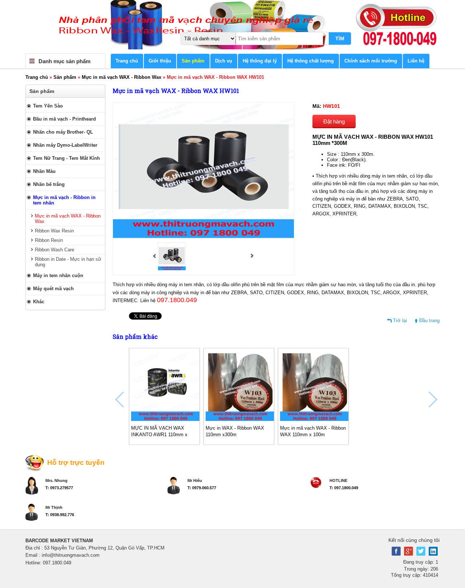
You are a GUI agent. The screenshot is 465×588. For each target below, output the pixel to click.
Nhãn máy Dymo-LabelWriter (65, 145)
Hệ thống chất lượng (310, 61)
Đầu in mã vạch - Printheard (64, 119)
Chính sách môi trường (370, 61)
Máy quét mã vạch (53, 288)
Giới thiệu (160, 61)
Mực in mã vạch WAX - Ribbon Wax (121, 77)
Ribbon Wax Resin (54, 231)
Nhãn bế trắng (49, 184)
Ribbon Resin (49, 240)
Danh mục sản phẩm (64, 61)
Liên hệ (416, 61)
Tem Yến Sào (48, 106)
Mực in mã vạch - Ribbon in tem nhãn (64, 200)
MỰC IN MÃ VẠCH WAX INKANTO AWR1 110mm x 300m (159, 434)
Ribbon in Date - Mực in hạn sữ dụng (68, 261)
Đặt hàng (334, 121)
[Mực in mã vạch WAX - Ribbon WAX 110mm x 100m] (314, 419)
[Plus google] (408, 554)
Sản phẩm (193, 61)
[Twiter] (420, 554)
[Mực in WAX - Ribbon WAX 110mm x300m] (240, 419)
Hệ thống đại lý (260, 61)
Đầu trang (429, 320)
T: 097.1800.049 (343, 488)
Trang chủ (127, 61)
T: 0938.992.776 (59, 514)
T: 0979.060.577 (201, 488)
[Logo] (232, 26)
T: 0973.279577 (59, 488)
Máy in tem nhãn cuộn (58, 275)
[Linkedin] (433, 554)
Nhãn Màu (44, 171)
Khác (38, 301)
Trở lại (400, 320)
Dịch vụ (223, 61)
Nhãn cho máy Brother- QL (63, 132)
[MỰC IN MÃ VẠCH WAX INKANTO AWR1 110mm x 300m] (165, 419)
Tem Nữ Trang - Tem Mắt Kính (66, 158)
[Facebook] (396, 554)
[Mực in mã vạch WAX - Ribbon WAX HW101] (172, 269)
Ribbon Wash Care (54, 249)
